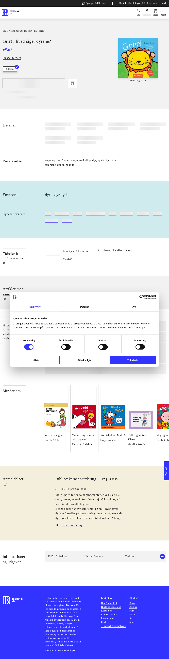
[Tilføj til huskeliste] (72, 83)
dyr (47, 195)
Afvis (36, 360)
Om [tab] (134, 306)
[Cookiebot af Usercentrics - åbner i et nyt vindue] (141, 296)
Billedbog (10, 69)
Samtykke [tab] (35, 306)
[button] (105, 556)
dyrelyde (61, 195)
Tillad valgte (84, 360)
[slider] (138, 63)
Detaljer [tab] (84, 306)
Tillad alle (132, 360)
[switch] (66, 346)
